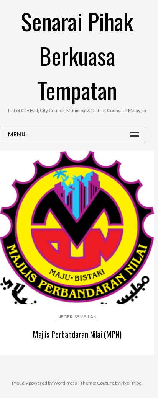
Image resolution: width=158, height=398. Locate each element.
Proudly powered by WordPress (44, 383)
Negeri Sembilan (77, 317)
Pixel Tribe (131, 383)
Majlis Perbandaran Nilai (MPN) (77, 334)
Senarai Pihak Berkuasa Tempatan (77, 55)
